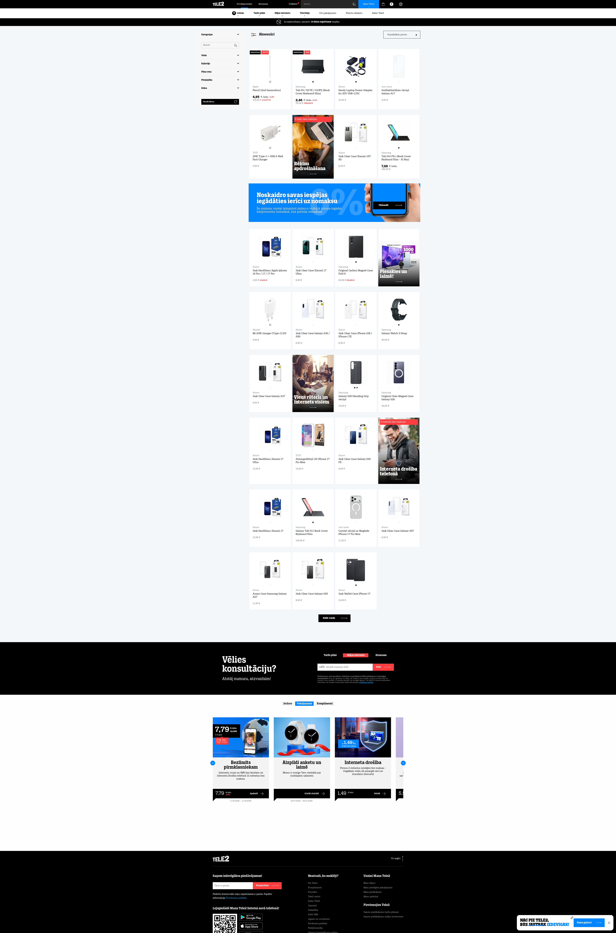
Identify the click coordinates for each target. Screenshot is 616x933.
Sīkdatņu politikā (322, 918)
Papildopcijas (377, 922)
